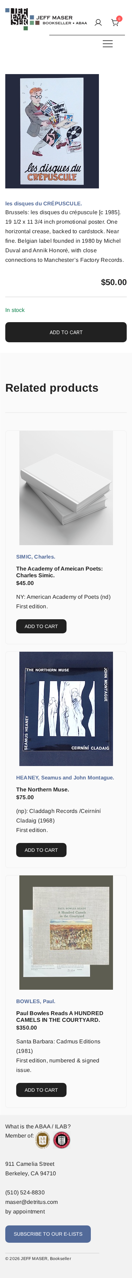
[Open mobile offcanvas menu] (108, 43)
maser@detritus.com (31, 1202)
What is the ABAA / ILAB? (38, 1126)
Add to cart (66, 332)
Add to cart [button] (41, 626)
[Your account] (98, 23)
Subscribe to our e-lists (48, 1234)
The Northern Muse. (42, 789)
